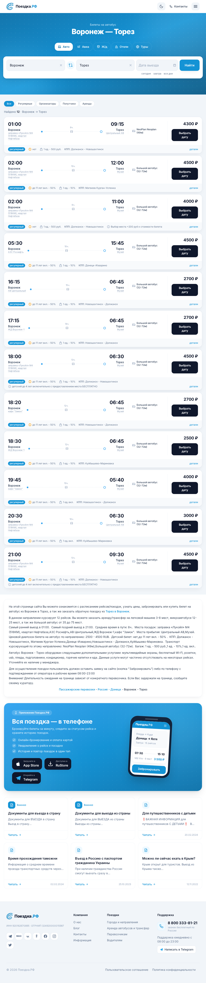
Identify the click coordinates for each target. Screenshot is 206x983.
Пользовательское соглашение (126, 969)
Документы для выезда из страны (102, 813)
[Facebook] (45, 936)
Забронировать (149, 769)
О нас (77, 922)
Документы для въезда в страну (34, 813)
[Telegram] (10, 936)
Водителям (114, 940)
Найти (190, 65)
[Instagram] (54, 936)
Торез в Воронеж (117, 611)
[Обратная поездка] (71, 65)
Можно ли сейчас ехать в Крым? (168, 858)
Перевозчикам (117, 934)
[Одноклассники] (36, 936)
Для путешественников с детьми (169, 813)
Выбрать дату (185, 135)
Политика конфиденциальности (174, 969)
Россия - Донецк (109, 689)
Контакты (79, 934)
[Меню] (196, 6)
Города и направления (122, 922)
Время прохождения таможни (32, 858)
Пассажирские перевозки (77, 689)
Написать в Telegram (179, 949)
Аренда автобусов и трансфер (128, 928)
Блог (76, 928)
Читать (13, 835)
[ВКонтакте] (27, 936)
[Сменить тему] (161, 6)
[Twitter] (10, 945)
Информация (82, 940)
